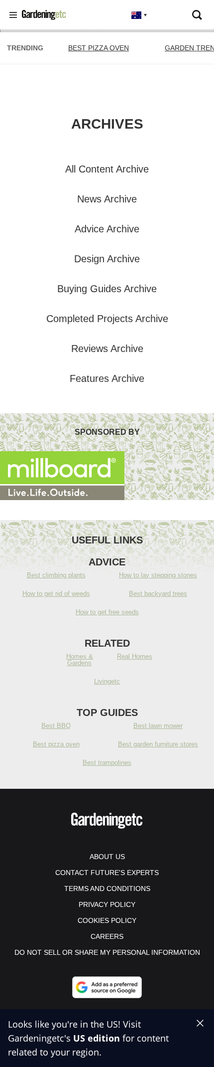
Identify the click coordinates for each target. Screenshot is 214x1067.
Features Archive (107, 378)
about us (107, 857)
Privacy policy (107, 904)
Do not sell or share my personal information (107, 952)
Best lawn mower (158, 725)
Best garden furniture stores (158, 744)
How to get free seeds (107, 612)
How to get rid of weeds (56, 593)
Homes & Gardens (79, 660)
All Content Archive (107, 169)
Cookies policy (107, 920)
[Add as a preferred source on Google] (107, 987)
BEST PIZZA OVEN (98, 48)
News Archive (107, 198)
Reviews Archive (107, 348)
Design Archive (107, 258)
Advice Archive (107, 228)
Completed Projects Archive (107, 318)
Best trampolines (107, 762)
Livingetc (107, 681)
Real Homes (134, 656)
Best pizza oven (56, 744)
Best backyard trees (158, 593)
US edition (96, 1038)
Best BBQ (56, 725)
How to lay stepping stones (158, 575)
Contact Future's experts (107, 873)
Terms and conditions (107, 888)
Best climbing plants (56, 575)
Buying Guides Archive (107, 288)
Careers (107, 936)
